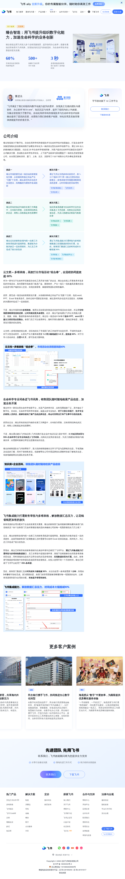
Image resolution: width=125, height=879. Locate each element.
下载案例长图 (105, 115)
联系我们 (105, 109)
